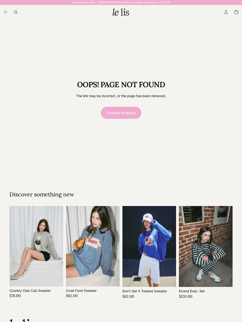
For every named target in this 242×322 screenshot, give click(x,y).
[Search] (15, 12)
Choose (116, 279)
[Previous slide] (14, 246)
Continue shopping (121, 113)
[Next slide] (58, 246)
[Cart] (236, 12)
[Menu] (5, 12)
